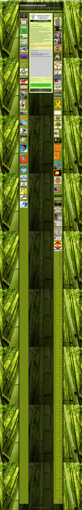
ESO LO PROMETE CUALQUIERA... (58, 289)
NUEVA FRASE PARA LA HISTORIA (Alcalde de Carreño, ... (58, 485)
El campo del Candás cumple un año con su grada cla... (59, 399)
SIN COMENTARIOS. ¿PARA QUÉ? (58, 334)
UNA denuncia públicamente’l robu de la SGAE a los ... (59, 496)
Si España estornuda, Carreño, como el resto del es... (59, 460)
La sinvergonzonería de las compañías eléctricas (58, 397)
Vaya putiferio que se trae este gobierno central (58, 315)
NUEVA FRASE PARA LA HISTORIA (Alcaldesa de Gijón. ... (59, 489)
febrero (57, 279)
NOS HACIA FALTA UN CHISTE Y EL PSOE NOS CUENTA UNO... (59, 303)
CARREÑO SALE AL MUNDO (58, 361)
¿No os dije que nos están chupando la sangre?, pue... (58, 301)
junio (56, 274)
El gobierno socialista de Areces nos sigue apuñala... (59, 476)
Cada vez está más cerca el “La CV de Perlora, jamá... (58, 309)
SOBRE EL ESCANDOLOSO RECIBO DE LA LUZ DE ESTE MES (59, 421)
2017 (56, 257)
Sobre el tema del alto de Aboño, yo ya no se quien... (59, 436)
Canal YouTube (58, 11)
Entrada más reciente (34, 78)
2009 (56, 266)
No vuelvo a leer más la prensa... (58, 375)
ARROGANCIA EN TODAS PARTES (58, 313)
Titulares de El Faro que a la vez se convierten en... (58, 483)
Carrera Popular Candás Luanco (58, 416)
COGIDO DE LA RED (58, 329)
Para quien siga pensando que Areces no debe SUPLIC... (58, 449)
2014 (56, 260)
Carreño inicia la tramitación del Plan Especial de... (59, 471)
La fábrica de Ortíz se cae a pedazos (59, 434)
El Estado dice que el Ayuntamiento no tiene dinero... (58, 468)
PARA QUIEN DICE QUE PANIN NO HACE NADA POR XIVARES (58, 439)
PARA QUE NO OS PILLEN (58, 345)
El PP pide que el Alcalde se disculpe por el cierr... (59, 363)
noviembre (57, 268)
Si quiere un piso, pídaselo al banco (58, 374)
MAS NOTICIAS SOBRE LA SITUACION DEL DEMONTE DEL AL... (58, 455)
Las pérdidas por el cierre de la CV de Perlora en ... (58, 338)
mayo (56, 275)
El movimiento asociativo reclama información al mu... (59, 447)
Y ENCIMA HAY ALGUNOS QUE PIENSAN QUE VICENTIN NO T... (58, 473)
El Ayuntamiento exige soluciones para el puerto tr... (59, 444)
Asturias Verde (35, 11)
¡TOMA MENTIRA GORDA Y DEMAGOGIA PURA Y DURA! (59, 404)
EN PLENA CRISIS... (58, 332)
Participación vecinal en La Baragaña (58, 311)
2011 (55, 264)
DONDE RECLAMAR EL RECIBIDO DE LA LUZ (59, 418)
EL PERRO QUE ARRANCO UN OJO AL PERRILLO (59, 296)
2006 (56, 502)
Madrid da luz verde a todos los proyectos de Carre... (59, 283)
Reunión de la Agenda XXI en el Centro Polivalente (59, 382)
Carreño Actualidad (51, 11)
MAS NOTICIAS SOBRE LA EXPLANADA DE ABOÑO (58, 366)
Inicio (42, 78)
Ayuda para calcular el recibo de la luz (59, 392)
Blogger (48, 507)
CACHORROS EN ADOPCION (58, 352)
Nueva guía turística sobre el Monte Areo (59, 328)
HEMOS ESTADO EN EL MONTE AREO (58, 354)
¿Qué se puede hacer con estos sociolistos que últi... (59, 429)
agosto (57, 272)
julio (56, 273)
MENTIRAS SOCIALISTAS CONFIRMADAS (58, 341)
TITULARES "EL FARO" (58, 478)
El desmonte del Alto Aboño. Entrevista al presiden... (59, 318)
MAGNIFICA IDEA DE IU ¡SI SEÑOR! (59, 356)
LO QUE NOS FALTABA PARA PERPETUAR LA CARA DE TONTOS (59, 350)
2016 (56, 258)
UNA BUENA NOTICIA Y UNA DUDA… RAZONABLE (59, 347)
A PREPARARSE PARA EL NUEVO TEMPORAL (59, 427)
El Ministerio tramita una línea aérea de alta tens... (59, 408)
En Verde (40, 11)
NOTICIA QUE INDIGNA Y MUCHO (59, 343)
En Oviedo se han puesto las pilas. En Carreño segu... (59, 390)
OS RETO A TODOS (23, 61)
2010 (56, 265)
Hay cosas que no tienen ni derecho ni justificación (59, 306)
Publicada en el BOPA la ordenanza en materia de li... (59, 424)
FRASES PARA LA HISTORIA (58, 494)
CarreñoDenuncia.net (33, 5)
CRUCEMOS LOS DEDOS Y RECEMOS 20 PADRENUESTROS (59, 371)
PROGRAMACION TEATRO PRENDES (59, 480)
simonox (39, 507)
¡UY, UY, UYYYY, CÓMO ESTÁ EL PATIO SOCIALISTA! (59, 492)
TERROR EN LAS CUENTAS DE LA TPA (58, 432)
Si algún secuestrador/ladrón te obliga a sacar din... (59, 413)
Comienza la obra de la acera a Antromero (58, 387)
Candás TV (45, 11)
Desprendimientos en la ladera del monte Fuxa (59, 326)
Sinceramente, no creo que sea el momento (59, 336)
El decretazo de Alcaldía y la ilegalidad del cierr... (59, 394)
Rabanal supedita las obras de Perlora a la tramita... (58, 359)
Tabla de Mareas (29, 11)
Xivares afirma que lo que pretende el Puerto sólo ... (58, 463)
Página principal (22, 11)
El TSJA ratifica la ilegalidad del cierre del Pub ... (59, 410)
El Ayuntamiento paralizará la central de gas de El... (59, 384)
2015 (56, 259)
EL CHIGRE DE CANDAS (58, 441)
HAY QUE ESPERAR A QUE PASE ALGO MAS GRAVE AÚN (59, 323)
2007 (56, 501)
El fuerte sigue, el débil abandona (59, 458)
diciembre (57, 267)
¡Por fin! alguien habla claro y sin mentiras (59, 298)
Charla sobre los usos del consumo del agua (59, 402)
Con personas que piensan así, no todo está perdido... (59, 321)
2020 (56, 253)
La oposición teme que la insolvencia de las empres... (59, 285)
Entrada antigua (48, 78)
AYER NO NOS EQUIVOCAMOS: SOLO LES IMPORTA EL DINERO (58, 378)
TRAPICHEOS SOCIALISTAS (58, 452)
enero (56, 498)
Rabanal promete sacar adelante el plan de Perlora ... (58, 293)
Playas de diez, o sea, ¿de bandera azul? (59, 331)
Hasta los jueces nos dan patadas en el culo (58, 465)
